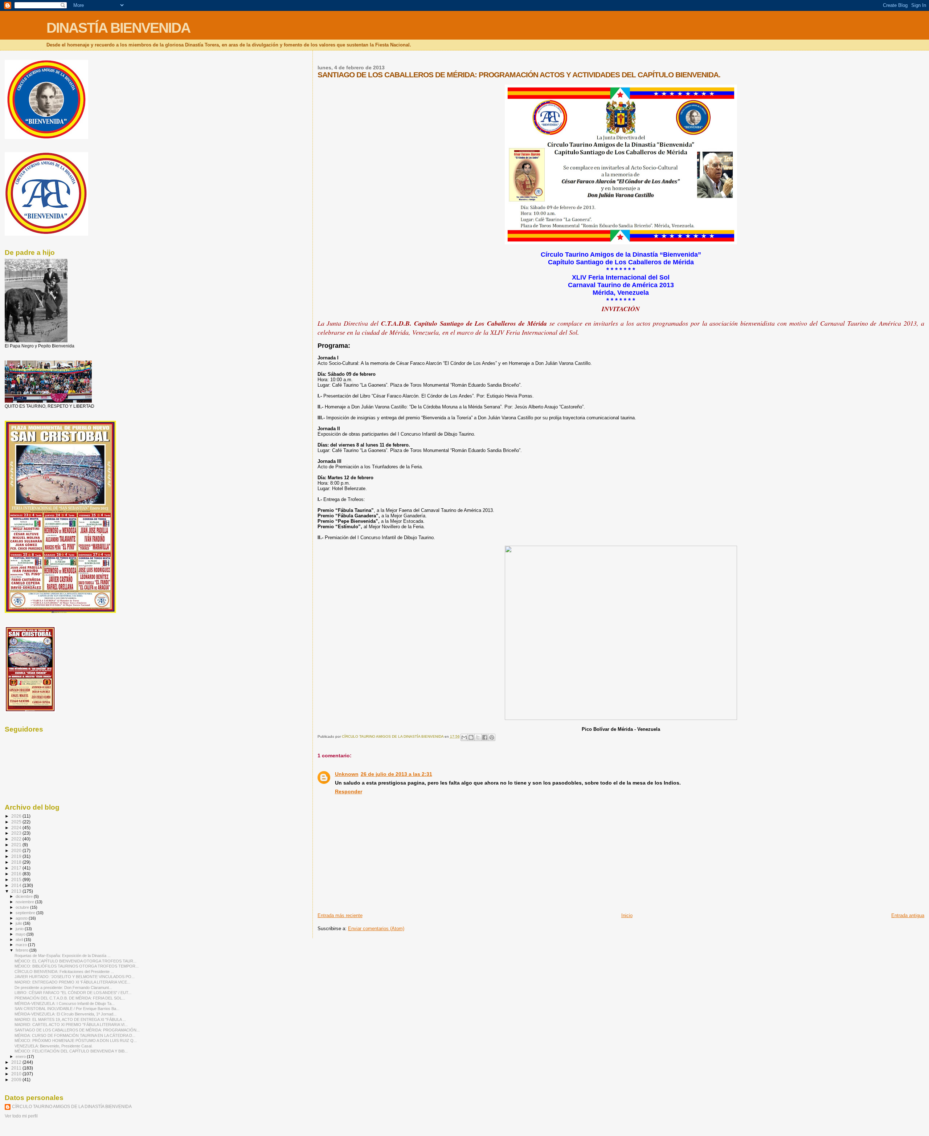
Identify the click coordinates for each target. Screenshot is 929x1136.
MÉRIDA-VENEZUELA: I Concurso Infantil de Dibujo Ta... (65, 1003)
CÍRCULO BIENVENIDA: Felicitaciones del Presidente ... (64, 971)
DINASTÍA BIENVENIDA (118, 28)
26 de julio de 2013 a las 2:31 (396, 774)
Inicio (627, 915)
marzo (22, 944)
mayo (21, 934)
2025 (16, 821)
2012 (16, 1062)
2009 (16, 1079)
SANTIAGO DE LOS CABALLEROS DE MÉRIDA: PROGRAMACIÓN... (77, 1030)
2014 (16, 885)
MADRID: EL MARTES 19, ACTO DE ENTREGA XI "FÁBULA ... (70, 1019)
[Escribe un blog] (471, 737)
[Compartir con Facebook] (484, 737)
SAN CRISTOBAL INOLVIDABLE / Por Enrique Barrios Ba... (67, 1008)
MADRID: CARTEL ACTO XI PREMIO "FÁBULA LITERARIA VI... (71, 1024)
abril (20, 939)
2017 (16, 868)
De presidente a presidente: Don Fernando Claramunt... (63, 987)
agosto (22, 918)
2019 (16, 856)
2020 (16, 850)
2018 (16, 862)
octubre (23, 907)
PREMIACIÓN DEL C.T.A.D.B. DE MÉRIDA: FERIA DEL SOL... (70, 998)
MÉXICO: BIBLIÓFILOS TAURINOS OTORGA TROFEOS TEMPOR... (77, 966)
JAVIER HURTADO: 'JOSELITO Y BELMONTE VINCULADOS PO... (75, 976)
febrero (22, 950)
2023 (16, 833)
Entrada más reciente (340, 915)
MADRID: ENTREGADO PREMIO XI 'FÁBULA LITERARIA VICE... (72, 982)
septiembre (26, 913)
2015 (16, 879)
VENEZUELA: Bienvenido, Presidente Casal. (54, 1046)
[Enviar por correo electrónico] (464, 737)
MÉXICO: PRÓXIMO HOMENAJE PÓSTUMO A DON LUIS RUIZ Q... (76, 1040)
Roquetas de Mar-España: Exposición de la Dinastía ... (63, 955)
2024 (16, 827)
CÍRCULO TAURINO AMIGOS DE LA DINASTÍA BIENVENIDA (72, 1106)
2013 (16, 891)
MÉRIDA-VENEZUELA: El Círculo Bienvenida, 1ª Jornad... (65, 1014)
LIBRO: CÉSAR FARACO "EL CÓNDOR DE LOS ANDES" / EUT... (73, 992)
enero (21, 1056)
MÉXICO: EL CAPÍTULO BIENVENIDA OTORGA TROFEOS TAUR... (75, 961)
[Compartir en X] (478, 737)
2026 (16, 816)
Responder (348, 791)
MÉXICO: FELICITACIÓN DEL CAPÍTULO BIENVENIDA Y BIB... (71, 1051)
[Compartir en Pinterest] (491, 737)
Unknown (347, 774)
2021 (16, 844)
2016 (16, 873)
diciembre (25, 896)
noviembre (25, 902)
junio (20, 929)
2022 (16, 838)
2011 (16, 1068)
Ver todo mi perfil (21, 1116)
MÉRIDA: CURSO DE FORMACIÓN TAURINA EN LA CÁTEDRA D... (75, 1035)
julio (19, 923)
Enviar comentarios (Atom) (376, 928)
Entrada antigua (907, 915)
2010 (16, 1073)
